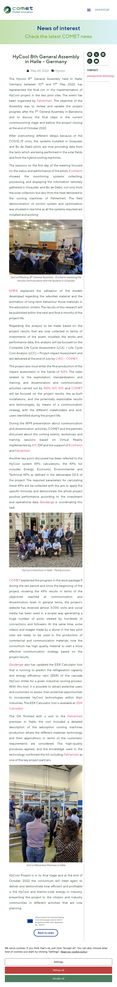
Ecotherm (75, 171)
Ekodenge (47, 502)
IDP (60, 388)
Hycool (60, 70)
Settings (58, 961)
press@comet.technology (100, 76)
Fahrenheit (44, 100)
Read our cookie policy (74, 951)
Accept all (58, 978)
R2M (64, 371)
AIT (54, 388)
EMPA (13, 290)
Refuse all (58, 970)
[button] (89, 10)
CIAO (59, 358)
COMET (71, 358)
